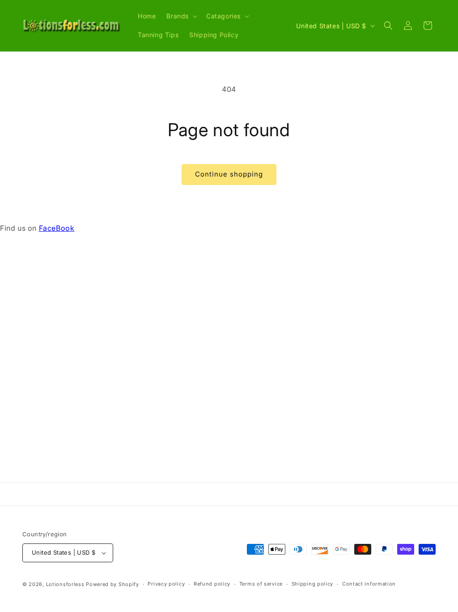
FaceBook (57, 228)
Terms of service (261, 584)
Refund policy (212, 584)
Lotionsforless (65, 584)
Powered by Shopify (112, 584)
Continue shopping (229, 174)
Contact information (369, 584)
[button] (181, 16)
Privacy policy (166, 584)
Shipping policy (313, 584)
